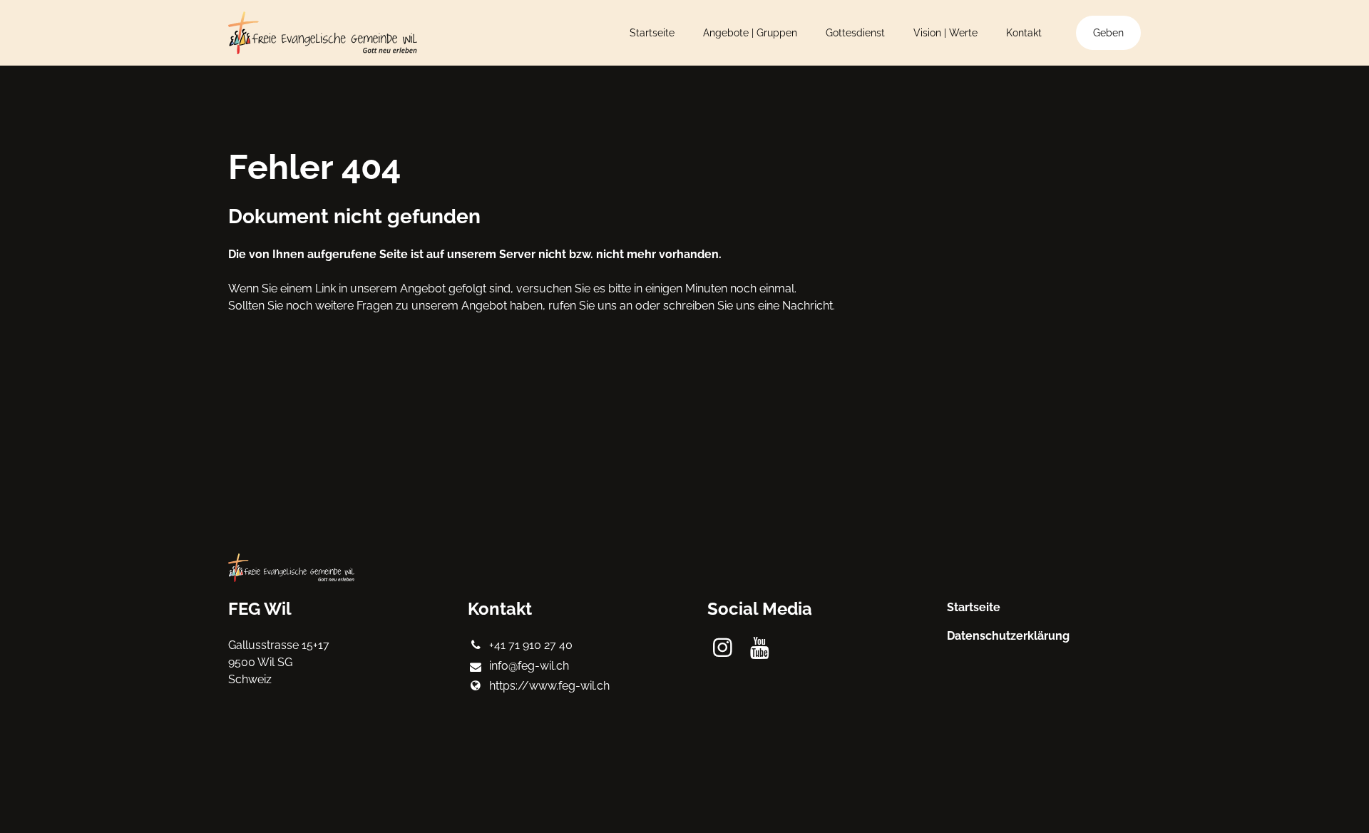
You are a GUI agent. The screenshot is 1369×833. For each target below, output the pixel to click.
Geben (1108, 33)
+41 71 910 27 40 (531, 645)
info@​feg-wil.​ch (529, 666)
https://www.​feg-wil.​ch (549, 686)
